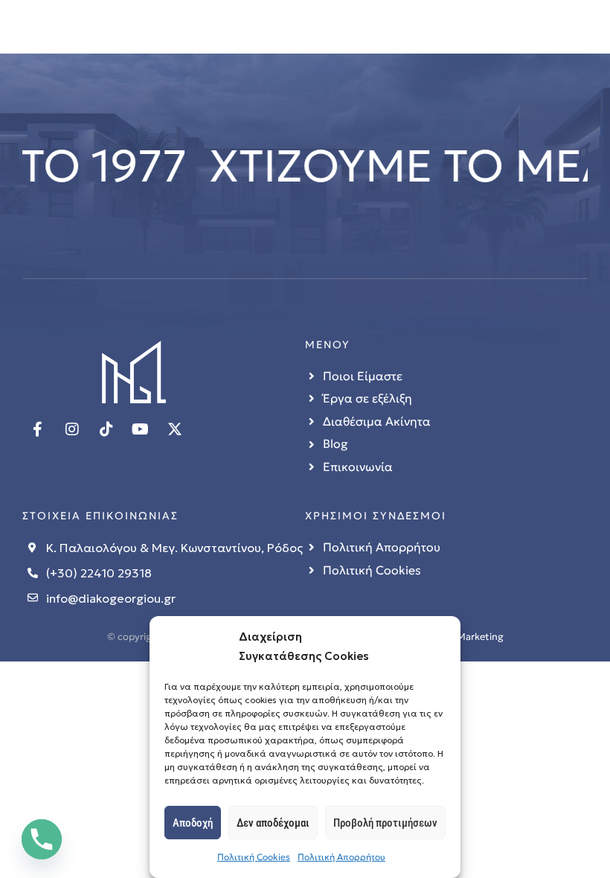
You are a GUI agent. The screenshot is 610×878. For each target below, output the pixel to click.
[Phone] (42, 839)
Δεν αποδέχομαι (273, 823)
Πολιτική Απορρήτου (341, 856)
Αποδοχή (193, 823)
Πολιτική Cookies (253, 856)
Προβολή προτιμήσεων (385, 823)
